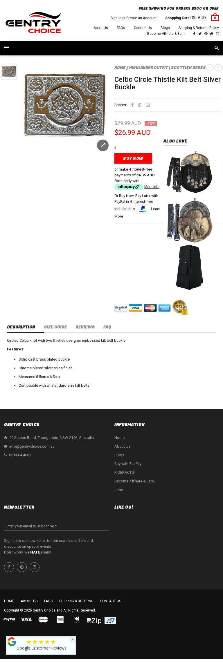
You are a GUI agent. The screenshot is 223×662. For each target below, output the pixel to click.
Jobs (118, 490)
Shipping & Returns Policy (199, 28)
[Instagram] (217, 34)
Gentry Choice (44, 610)
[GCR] (12, 641)
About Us (100, 28)
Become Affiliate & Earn (166, 34)
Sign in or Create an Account (134, 18)
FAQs (121, 28)
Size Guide (55, 327)
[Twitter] (200, 34)
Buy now (133, 158)
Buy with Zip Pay (127, 464)
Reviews (85, 327)
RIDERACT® (124, 472)
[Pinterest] (205, 34)
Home (119, 67)
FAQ (107, 327)
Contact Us (143, 28)
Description (21, 327)
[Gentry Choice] (33, 23)
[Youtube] (211, 34)
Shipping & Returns (76, 601)
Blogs (165, 28)
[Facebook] (194, 34)
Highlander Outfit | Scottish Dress (167, 67)
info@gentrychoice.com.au (32, 446)
